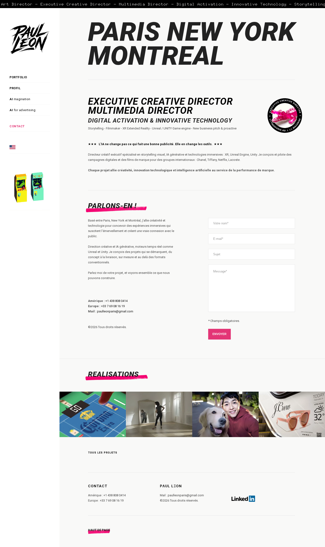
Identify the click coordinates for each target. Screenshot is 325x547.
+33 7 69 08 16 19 (113, 306)
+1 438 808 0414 (116, 301)
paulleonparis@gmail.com (115, 311)
